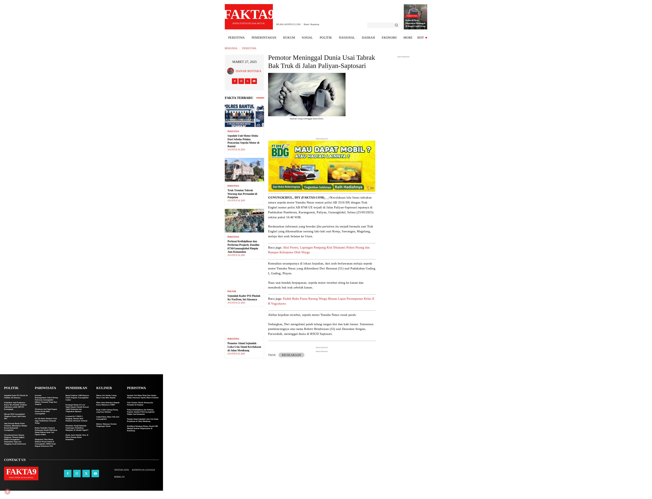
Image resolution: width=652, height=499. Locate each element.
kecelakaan (291, 355)
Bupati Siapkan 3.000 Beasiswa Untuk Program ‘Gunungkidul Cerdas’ (77, 397)
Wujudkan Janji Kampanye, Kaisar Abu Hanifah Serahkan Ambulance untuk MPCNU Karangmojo (15, 406)
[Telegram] (336, 128)
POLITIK (232, 291)
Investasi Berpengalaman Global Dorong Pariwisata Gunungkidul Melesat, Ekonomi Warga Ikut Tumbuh (46, 399)
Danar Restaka (248, 71)
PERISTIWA (412, 16)
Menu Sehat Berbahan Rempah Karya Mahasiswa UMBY (108, 404)
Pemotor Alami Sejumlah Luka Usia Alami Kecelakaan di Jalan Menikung (244, 347)
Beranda (231, 48)
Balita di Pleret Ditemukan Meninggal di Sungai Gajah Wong (415, 23)
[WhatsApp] (344, 128)
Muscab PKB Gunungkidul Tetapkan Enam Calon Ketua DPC (15, 416)
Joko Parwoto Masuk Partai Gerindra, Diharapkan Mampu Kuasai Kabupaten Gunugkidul (15, 427)
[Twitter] (247, 81)
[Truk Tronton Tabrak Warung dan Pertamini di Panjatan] (244, 170)
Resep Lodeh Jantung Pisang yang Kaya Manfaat (107, 411)
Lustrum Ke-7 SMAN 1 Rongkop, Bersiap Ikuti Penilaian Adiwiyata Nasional (76, 418)
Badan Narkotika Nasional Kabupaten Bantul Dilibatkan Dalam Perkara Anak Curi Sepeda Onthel (46, 431)
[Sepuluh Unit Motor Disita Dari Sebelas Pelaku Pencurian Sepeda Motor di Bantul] (244, 115)
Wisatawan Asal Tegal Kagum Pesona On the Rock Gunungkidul (46, 411)
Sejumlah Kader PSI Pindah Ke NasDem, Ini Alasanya (16, 396)
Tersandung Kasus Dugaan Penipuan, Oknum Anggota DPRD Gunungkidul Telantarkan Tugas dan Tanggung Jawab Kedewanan (15, 439)
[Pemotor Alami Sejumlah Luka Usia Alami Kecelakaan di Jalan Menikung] (244, 323)
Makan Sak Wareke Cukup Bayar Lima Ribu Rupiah (106, 396)
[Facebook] (235, 81)
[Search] (396, 25)
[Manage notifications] (7, 491)
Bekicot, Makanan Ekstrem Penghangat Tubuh (106, 425)
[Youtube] (254, 81)
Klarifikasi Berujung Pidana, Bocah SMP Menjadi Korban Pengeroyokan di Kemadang (142, 428)
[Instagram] (241, 81)
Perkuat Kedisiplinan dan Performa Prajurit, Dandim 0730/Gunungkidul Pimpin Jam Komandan (141, 412)
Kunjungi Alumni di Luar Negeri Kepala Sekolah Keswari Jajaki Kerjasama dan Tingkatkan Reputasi (77, 408)
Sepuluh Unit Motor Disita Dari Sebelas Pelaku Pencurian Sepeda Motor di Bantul (142, 396)
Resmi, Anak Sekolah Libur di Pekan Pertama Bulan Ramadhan (77, 437)
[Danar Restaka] (231, 71)
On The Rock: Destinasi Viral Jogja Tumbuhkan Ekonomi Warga (46, 421)
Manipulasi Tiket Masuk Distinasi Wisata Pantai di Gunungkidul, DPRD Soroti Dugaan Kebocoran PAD (45, 442)
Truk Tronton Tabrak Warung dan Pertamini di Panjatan (242, 194)
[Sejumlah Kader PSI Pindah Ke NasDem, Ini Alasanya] (244, 275)
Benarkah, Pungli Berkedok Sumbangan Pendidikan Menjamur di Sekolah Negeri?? (77, 428)
